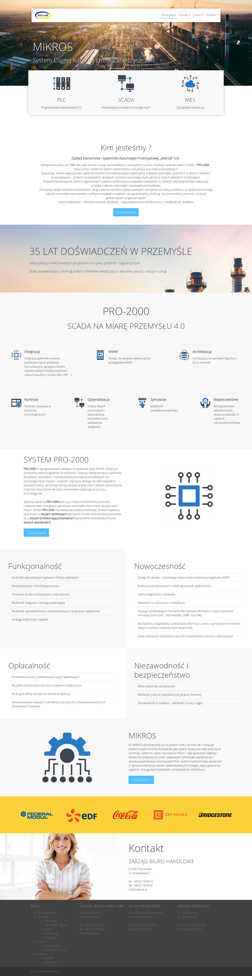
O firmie (197, 15)
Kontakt (210, 15)
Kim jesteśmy (53, 946)
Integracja (50, 937)
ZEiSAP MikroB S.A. (50, 971)
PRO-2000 (51, 921)
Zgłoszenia (51, 962)
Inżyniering (51, 933)
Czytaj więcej (126, 212)
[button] (244, 4)
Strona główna (168, 15)
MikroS (49, 929)
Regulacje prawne (55, 950)
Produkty (183, 15)
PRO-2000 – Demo (56, 925)
